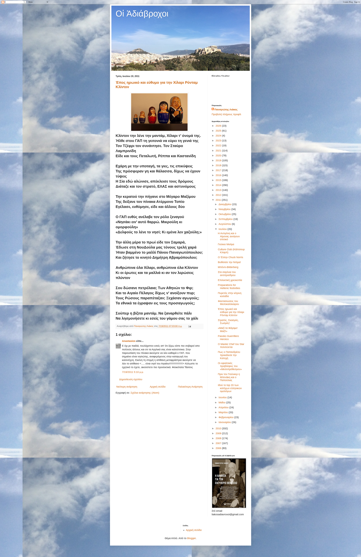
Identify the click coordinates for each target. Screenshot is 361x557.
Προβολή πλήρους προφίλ (226, 114)
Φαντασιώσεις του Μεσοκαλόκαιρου (228, 303)
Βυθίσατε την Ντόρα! (229, 262)
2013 (219, 190)
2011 (219, 199)
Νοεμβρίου (225, 209)
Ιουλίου (223, 229)
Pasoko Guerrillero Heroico (228, 338)
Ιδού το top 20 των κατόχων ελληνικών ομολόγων (230, 388)
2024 (219, 135)
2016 (219, 175)
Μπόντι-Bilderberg (228, 267)
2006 (219, 448)
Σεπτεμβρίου (226, 219)
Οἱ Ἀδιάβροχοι (142, 13)
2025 (219, 130)
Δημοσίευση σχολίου (130, 379)
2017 (219, 170)
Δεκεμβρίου (225, 204)
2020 (219, 155)
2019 (219, 160)
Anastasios (129, 341)
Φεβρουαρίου (226, 417)
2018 (219, 165)
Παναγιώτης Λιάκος (225, 109)
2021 (219, 150)
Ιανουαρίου (225, 422)
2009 (219, 433)
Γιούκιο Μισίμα (226, 244)
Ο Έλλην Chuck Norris (230, 257)
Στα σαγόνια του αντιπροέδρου (227, 274)
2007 (219, 443)
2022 (219, 145)
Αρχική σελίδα (157, 386)
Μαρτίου (224, 412)
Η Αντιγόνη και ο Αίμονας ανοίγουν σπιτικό (229, 236)
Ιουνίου (223, 397)
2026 (219, 125)
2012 (219, 195)
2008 (219, 438)
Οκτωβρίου (225, 214)
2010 (219, 428)
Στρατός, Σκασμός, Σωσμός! (228, 322)
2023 (219, 140)
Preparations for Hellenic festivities (229, 287)
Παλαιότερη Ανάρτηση (190, 386)
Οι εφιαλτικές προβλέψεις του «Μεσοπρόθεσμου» (230, 366)
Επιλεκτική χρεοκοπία (230, 280)
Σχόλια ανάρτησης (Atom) (145, 392)
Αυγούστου (225, 224)
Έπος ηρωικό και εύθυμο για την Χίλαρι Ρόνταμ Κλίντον (231, 312)
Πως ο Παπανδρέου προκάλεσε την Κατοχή (229, 355)
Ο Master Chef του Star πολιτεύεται (231, 346)
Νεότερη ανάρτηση (126, 386)
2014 (219, 185)
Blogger (191, 538)
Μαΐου (222, 402)
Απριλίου (224, 407)
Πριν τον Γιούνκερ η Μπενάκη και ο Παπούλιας (229, 377)
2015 (219, 180)
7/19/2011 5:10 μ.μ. (133, 372)
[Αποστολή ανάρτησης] (189, 326)
